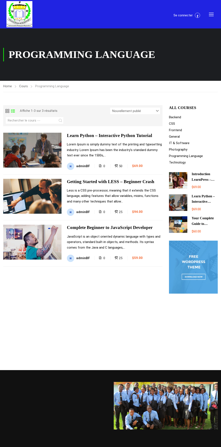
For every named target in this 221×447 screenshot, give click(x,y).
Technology (177, 162)
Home (7, 86)
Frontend (175, 130)
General (174, 137)
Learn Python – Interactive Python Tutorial (109, 135)
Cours (23, 86)
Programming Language (186, 156)
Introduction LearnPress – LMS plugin (201, 179)
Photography (178, 149)
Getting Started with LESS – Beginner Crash (110, 181)
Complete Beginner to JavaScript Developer (110, 227)
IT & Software (179, 143)
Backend (175, 117)
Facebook (197, 15)
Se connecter (183, 15)
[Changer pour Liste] (13, 111)
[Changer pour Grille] (7, 111)
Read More (32, 149)
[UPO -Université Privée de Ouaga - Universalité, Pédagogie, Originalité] (19, 14)
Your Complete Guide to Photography (203, 223)
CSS (172, 124)
